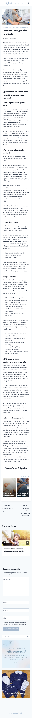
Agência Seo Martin (16, 713)
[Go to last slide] (4, 543)
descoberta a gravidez (19, 138)
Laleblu (6, 38)
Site (4, 618)
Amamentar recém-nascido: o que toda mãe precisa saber (24, 510)
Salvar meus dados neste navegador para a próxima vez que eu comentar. (15, 623)
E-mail (6, 610)
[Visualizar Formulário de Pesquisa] (28, 3)
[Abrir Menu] (3, 3)
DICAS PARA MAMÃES (22, 27)
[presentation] (16, 537)
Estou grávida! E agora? (7, 508)
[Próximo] (27, 543)
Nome (5, 602)
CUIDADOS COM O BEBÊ (9, 27)
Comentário (7, 579)
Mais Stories (25, 476)
